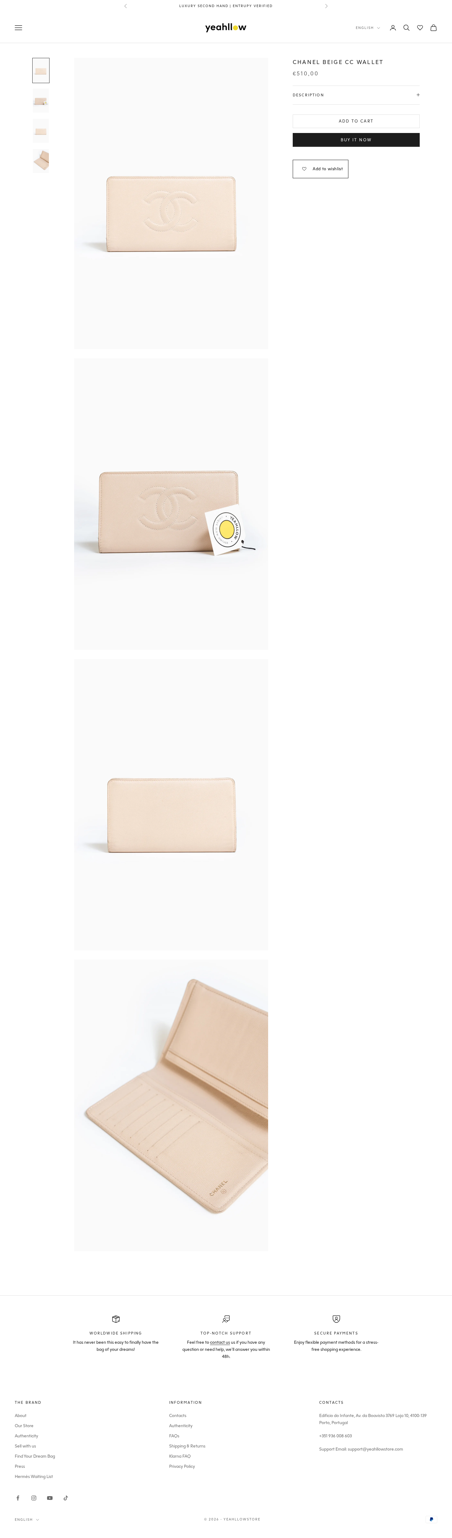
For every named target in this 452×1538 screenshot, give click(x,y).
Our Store (24, 1425)
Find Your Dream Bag (35, 1456)
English (365, 28)
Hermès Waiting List (34, 1476)
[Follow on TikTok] (66, 1498)
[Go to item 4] (41, 161)
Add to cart (356, 121)
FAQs (174, 1436)
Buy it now (356, 139)
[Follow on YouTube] (50, 1498)
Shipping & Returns (187, 1446)
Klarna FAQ (180, 1456)
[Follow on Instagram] (34, 1498)
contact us (220, 1342)
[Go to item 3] (41, 130)
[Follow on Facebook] (18, 1498)
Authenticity (26, 1436)
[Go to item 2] (41, 100)
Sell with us (25, 1446)
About (20, 1415)
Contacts (177, 1415)
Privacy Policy (182, 1466)
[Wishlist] (420, 27)
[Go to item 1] (41, 70)
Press (20, 1466)
